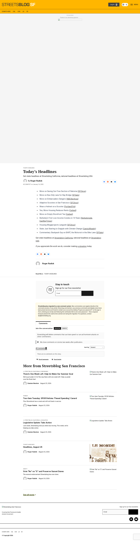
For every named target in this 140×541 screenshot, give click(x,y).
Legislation (44, 420)
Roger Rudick (36, 181)
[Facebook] (131, 519)
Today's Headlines (28, 168)
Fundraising (44, 371)
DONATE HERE (6, 11)
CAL (14, 11)
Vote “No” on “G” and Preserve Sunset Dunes (43, 471)
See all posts (28, 495)
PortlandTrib (70, 206)
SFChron (81, 191)
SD (27, 11)
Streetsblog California (63, 238)
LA (23, 11)
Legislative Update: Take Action (37, 423)
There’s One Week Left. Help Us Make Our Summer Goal (48, 374)
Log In (112, 4)
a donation (82, 246)
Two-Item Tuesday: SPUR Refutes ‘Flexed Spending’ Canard (50, 398)
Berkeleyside (86, 218)
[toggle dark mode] (125, 4)
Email (58, 293)
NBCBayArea (72, 199)
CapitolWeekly (89, 229)
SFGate (76, 195)
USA (19, 11)
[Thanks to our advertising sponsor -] (70, 90)
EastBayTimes (46, 221)
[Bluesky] (136, 519)
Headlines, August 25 (32, 447)
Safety (25, 468)
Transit (25, 395)
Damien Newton (33, 383)
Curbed (73, 210)
